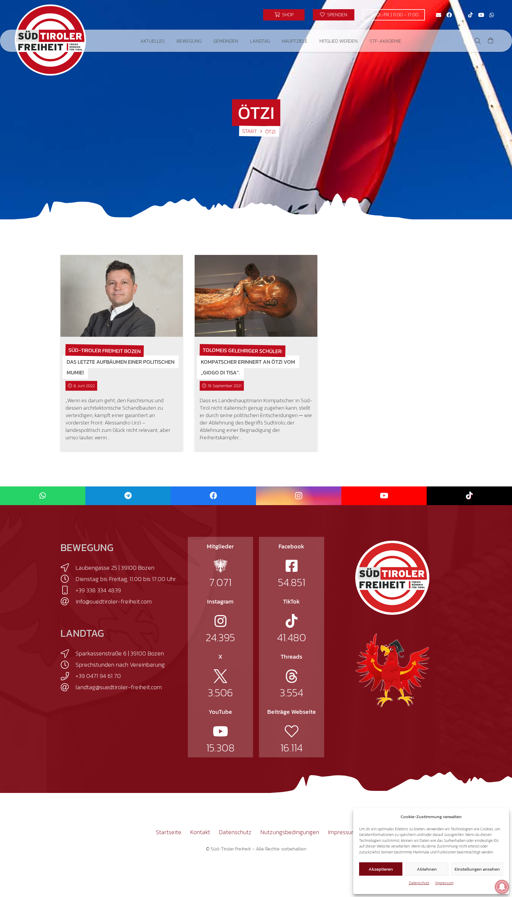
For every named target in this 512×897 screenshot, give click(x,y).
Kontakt (200, 832)
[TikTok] (470, 14)
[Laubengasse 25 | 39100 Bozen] (68, 568)
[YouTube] (481, 14)
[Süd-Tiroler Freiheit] (392, 578)
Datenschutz (419, 883)
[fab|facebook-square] (291, 566)
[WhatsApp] (492, 14)
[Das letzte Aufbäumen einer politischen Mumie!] (121, 296)
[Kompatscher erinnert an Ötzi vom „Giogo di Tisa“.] (256, 296)
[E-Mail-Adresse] (438, 14)
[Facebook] (449, 14)
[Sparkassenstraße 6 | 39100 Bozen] (68, 653)
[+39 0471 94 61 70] (68, 676)
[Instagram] (460, 14)
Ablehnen (427, 869)
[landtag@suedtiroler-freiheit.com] (68, 687)
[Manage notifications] (502, 887)
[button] (169, 41)
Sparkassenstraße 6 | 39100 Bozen (120, 653)
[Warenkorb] (490, 41)
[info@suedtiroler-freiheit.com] (68, 601)
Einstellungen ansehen (477, 869)
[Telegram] (128, 495)
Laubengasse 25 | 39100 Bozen (115, 567)
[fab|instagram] (220, 621)
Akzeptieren (381, 869)
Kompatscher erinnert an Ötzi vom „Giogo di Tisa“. (248, 367)
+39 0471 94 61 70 (98, 675)
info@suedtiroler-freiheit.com (114, 601)
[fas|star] (220, 566)
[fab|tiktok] (291, 621)
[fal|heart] (291, 731)
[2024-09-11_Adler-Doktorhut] (392, 670)
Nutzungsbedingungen (289, 832)
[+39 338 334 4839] (68, 590)
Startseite (168, 832)
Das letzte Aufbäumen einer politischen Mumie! (121, 367)
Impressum (444, 883)
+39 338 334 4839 (98, 590)
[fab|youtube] (220, 731)
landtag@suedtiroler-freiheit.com (119, 687)
